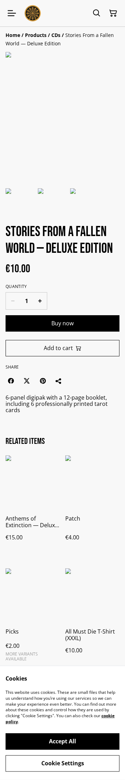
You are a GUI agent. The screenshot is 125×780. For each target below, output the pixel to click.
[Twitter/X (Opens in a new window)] (27, 381)
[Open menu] (11, 13)
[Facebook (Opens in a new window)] (11, 381)
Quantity (16, 286)
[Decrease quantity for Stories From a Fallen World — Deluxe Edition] (13, 301)
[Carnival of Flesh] (32, 13)
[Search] (96, 13)
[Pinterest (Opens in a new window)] (43, 381)
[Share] (58, 381)
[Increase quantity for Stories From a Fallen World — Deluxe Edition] (40, 301)
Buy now (62, 323)
